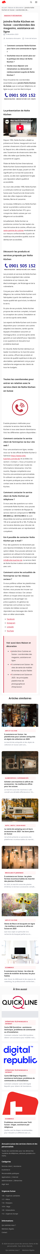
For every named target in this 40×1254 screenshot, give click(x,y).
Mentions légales (8, 1229)
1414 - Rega (6, 1207)
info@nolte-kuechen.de (12, 560)
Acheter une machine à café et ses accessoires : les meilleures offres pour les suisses (18, 784)
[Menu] (36, 2)
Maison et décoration (15, 8)
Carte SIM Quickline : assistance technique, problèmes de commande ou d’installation (19, 1029)
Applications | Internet (10, 1177)
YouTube (10, 631)
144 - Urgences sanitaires (11, 1196)
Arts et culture (11, 731)
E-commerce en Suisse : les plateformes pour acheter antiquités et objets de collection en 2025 (19, 736)
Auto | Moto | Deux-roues (15, 825)
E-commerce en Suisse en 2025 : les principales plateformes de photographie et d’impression (22, 680)
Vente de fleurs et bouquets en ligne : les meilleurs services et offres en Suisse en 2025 (19, 926)
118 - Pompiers (7, 1203)
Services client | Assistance (11, 1166)
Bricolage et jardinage (14, 873)
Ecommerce (9, 967)
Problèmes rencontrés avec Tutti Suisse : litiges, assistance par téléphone (18, 1124)
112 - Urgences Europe (10, 1214)
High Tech (5, 1184)
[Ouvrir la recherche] (31, 2)
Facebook (11, 619)
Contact (4, 1232)
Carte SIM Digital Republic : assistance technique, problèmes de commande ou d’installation (19, 1078)
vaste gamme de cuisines (13, 230)
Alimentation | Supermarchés (16, 778)
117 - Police (6, 1199)
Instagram (11, 623)
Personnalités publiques (10, 1173)
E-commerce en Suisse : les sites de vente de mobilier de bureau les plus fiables (22, 667)
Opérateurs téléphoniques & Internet (16, 1023)
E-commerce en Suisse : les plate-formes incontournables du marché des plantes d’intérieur (19, 878)
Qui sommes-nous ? (9, 1225)
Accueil (4, 8)
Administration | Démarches (12, 1181)
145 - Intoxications (8, 1210)
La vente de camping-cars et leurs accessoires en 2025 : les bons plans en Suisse (19, 831)
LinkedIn (10, 627)
